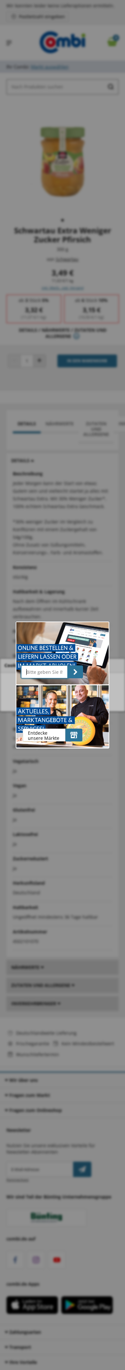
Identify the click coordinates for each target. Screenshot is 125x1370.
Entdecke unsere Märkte (43, 735)
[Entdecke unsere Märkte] (73, 735)
